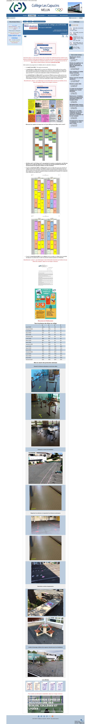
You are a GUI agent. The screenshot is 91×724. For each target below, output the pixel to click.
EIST (10, 39)
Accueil (25, 15)
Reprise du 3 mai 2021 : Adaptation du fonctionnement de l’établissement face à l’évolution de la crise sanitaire (76, 113)
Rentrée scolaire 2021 (75, 83)
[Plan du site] (38, 716)
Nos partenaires (64, 15)
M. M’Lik (74, 60)
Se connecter (11, 18)
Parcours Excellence (13, 26)
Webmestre (64, 33)
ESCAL (80, 722)
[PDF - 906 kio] (45, 318)
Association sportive (14, 41)
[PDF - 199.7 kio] (45, 287)
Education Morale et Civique (14, 32)
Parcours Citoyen (14, 30)
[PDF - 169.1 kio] (46, 214)
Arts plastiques (15, 42)
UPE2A (14, 29)
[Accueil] (45, 13)
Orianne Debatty (75, 69)
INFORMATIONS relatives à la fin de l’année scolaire (77, 105)
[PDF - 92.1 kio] (29, 690)
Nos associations (53, 15)
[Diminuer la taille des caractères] (66, 36)
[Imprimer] (25, 36)
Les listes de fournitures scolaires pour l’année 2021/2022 (76, 90)
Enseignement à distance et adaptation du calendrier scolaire (76, 122)
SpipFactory (81, 723)
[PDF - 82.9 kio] (60, 690)
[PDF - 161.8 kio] (37, 690)
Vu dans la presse (16, 39)
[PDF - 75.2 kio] (52, 690)
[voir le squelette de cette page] (49, 716)
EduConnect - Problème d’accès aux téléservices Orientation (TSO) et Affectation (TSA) (76, 98)
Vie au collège (14, 25)
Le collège (32, 15)
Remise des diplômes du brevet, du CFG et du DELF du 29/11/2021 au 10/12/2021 (76, 64)
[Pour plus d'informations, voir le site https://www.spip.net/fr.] (82, 721)
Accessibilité (9, 0)
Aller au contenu (16, 0)
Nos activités (41, 15)
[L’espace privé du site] (47, 716)
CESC (19, 26)
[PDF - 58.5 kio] (45, 161)
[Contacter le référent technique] (41, 716)
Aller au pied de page (32, 0)
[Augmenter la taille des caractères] (63, 36)
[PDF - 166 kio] (46, 254)
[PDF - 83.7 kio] (44, 690)
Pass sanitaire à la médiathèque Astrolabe (76, 72)
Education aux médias (14, 36)
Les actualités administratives (39, 21)
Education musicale (15, 33)
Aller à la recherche (24, 0)
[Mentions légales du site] (44, 716)
